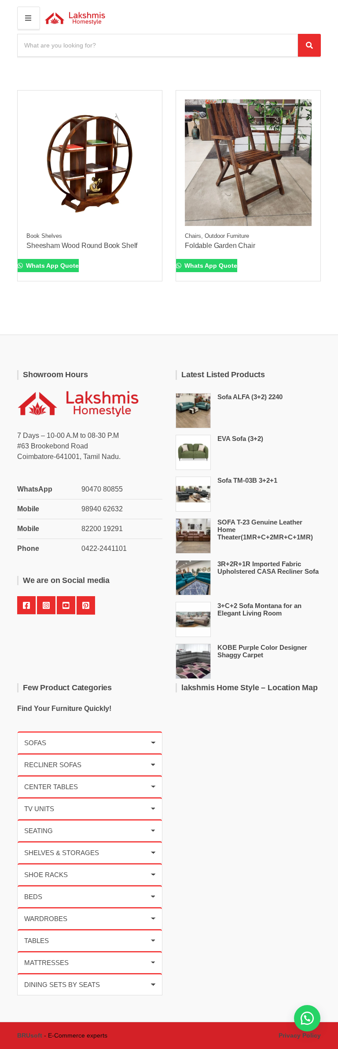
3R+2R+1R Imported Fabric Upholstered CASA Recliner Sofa (268, 567)
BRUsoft (29, 1035)
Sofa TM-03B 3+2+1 (247, 480)
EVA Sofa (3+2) (240, 438)
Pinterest (86, 605)
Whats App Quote (51, 265)
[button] (307, 1018)
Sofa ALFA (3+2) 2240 (250, 397)
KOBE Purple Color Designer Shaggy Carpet (262, 651)
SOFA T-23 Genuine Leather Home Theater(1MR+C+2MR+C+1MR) (265, 529)
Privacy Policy (300, 1035)
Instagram (46, 605)
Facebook (26, 605)
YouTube (66, 605)
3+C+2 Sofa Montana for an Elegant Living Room (259, 609)
